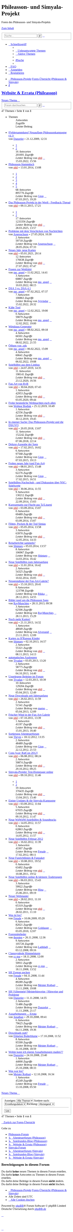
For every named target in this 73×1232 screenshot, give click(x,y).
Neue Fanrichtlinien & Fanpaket (26, 857)
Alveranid (43, 631)
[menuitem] (31, 50)
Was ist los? (15, 915)
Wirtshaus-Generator (20, 326)
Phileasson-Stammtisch (21, 164)
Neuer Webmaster (19, 896)
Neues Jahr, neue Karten (22, 250)
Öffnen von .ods (18, 345)
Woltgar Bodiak (22, 406)
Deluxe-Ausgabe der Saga (23, 444)
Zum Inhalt (7, 28)
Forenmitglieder (17, 934)
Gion (41, 196)
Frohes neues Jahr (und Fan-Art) (27, 463)
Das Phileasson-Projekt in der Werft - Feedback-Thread (39, 202)
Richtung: (32, 1103)
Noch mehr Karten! (19, 619)
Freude (42, 851)
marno (41, 708)
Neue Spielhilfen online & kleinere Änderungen (35, 876)
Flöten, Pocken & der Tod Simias (27, 523)
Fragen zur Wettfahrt (20, 269)
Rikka (41, 593)
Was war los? (16, 1071)
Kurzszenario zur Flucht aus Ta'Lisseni (30, 504)
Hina (40, 889)
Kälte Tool (14, 307)
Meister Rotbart (46, 985)
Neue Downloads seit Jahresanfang (28, 695)
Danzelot (18, 138)
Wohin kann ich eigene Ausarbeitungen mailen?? (36, 1051)
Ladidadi (43, 946)
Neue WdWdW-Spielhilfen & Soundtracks (32, 819)
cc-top (16, 956)
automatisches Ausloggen (23, 657)
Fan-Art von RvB (18, 383)
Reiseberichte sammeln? (22, 542)
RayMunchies (21, 603)
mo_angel (18, 272)
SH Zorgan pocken (19, 972)
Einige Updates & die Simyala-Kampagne (32, 800)
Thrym (17, 736)
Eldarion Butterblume (25, 1036)
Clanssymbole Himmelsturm (24, 953)
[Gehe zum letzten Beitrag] (44, 157)
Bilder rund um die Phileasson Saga (28, 600)
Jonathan (18, 1016)
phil (40, 157)
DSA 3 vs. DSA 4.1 (20, 288)
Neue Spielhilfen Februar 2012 (26, 838)
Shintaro (18, 546)
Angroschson (20, 234)
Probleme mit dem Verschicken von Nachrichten (36, 231)
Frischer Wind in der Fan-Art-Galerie (29, 714)
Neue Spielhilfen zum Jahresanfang (28, 562)
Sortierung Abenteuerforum (24, 733)
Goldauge (43, 927)
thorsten (17, 937)
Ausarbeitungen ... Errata (22, 1013)
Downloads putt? (18, 1032)
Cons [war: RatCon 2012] (23, 752)
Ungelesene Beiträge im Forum (26, 676)
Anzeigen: (10, 1100)
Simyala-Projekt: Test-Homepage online (31, 771)
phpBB (20, 1205)
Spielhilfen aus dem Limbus (24, 364)
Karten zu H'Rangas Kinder (24, 638)
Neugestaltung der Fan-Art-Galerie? (29, 581)
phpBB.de (40, 1208)
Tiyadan (18, 660)
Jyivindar (43, 301)
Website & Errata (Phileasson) (29, 92)
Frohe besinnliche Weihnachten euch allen (32, 402)
